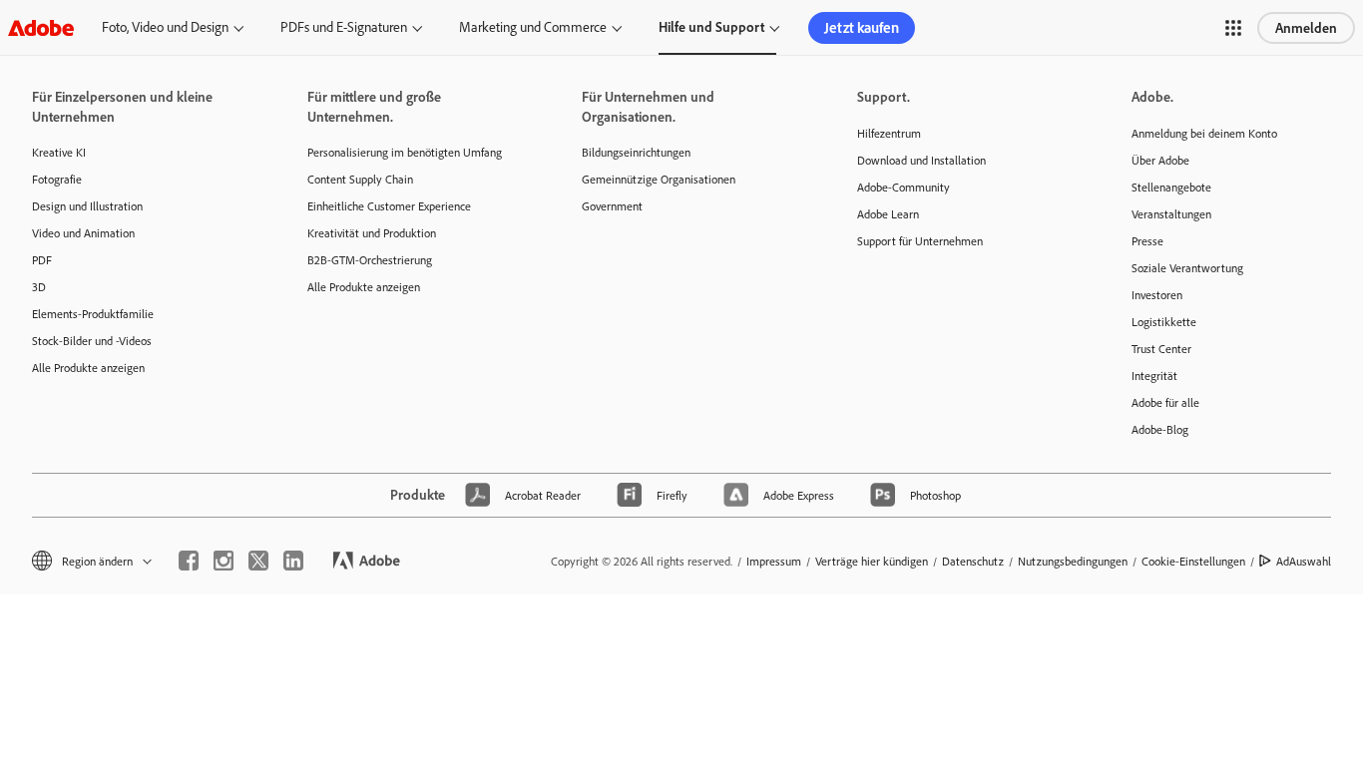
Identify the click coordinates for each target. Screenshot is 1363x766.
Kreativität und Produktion (371, 232)
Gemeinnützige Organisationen (658, 179)
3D (39, 286)
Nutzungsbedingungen (1073, 561)
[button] (1233, 28)
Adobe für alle (1165, 402)
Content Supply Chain (360, 179)
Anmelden (1306, 28)
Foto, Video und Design (165, 27)
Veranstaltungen (1171, 213)
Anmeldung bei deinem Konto (1204, 133)
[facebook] (189, 561)
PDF (42, 259)
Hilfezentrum (889, 133)
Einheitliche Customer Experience (389, 205)
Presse (1147, 240)
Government (612, 205)
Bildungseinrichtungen (636, 152)
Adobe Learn (888, 213)
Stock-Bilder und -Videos (92, 340)
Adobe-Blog (1160, 429)
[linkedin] (293, 561)
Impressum (773, 561)
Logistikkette (1164, 321)
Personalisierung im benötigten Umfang (404, 152)
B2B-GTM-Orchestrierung (369, 259)
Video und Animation (83, 232)
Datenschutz (973, 561)
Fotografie (57, 179)
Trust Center (1161, 348)
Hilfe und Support (711, 27)
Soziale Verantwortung (1187, 267)
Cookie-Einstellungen (1193, 561)
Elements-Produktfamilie (93, 313)
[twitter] (258, 561)
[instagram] (223, 561)
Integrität (1154, 375)
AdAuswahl (1303, 561)
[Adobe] (41, 27)
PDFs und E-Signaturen (343, 27)
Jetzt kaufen (861, 27)
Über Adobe (1160, 160)
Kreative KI (59, 152)
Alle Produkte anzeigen (88, 367)
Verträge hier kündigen (871, 561)
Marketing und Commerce (533, 27)
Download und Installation (921, 160)
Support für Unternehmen (920, 240)
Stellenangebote (1171, 187)
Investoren (1157, 294)
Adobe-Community (903, 187)
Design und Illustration (87, 205)
